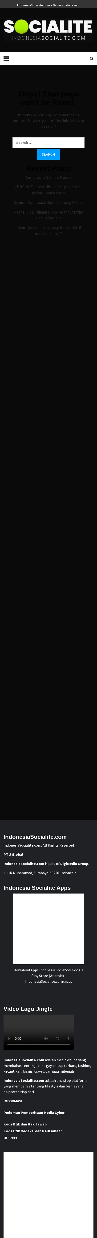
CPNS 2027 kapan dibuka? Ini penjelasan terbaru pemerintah (48, 190)
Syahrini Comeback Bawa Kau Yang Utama (49, 202)
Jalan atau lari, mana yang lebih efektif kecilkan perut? (48, 230)
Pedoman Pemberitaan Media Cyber (34, 1112)
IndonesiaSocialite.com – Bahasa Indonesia (47, 4)
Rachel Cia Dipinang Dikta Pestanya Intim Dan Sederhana (48, 215)
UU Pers (10, 1137)
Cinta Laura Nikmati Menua (48, 177)
